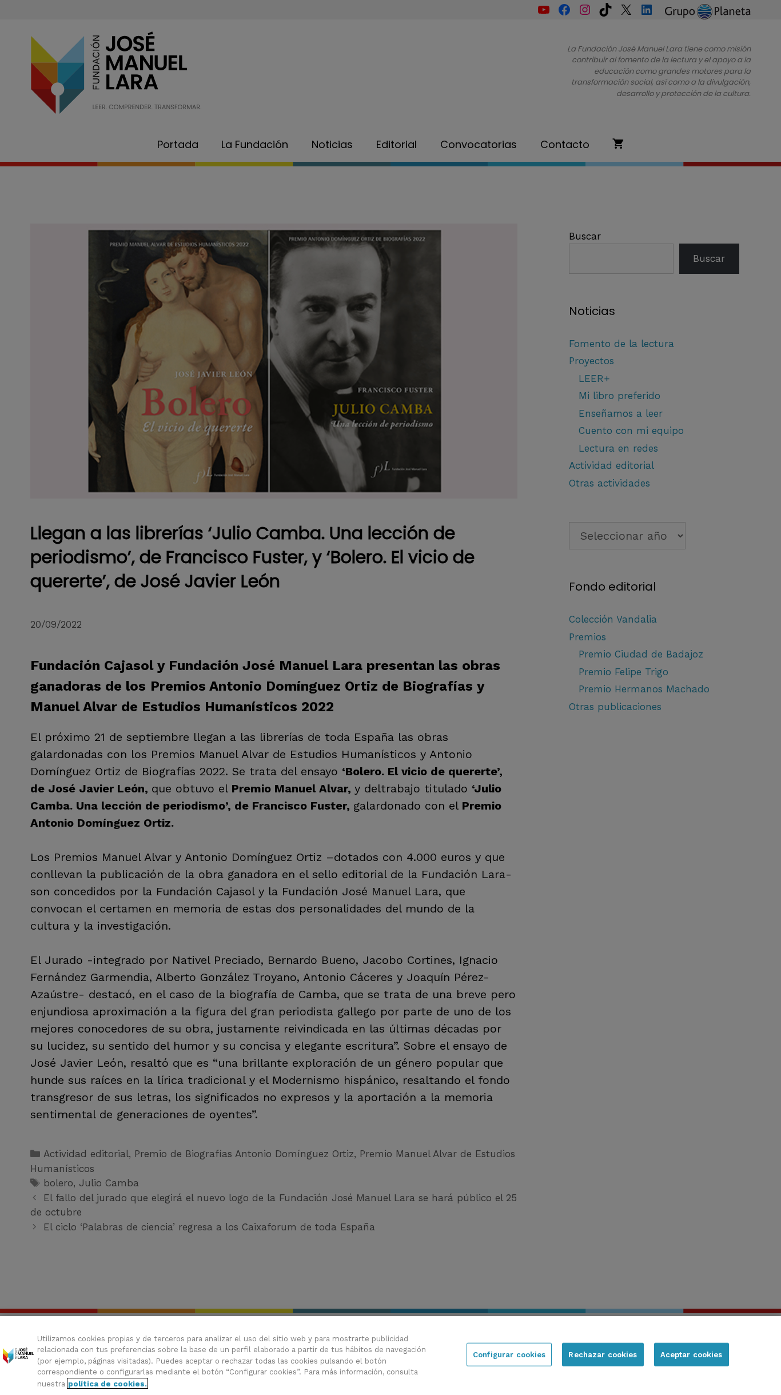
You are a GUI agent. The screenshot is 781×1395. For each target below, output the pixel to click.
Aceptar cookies (691, 1354)
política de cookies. (107, 1383)
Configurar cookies (509, 1354)
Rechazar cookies (602, 1354)
